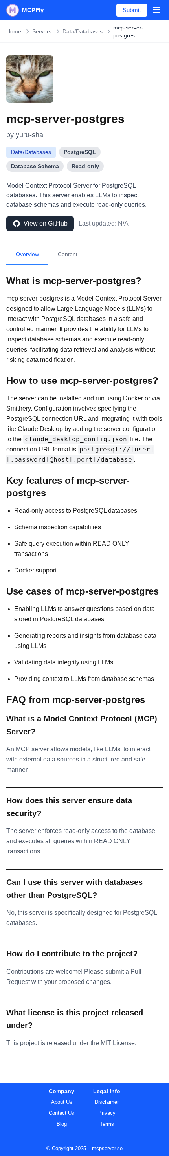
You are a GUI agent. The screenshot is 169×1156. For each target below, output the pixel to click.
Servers (41, 31)
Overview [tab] (27, 254)
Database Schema (35, 166)
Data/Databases (82, 31)
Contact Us (61, 1113)
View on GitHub (46, 223)
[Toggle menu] (156, 10)
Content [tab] (67, 254)
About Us (61, 1102)
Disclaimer (107, 1102)
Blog (62, 1124)
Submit (132, 10)
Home (13, 31)
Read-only (85, 166)
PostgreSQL (80, 152)
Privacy (107, 1113)
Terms (107, 1124)
